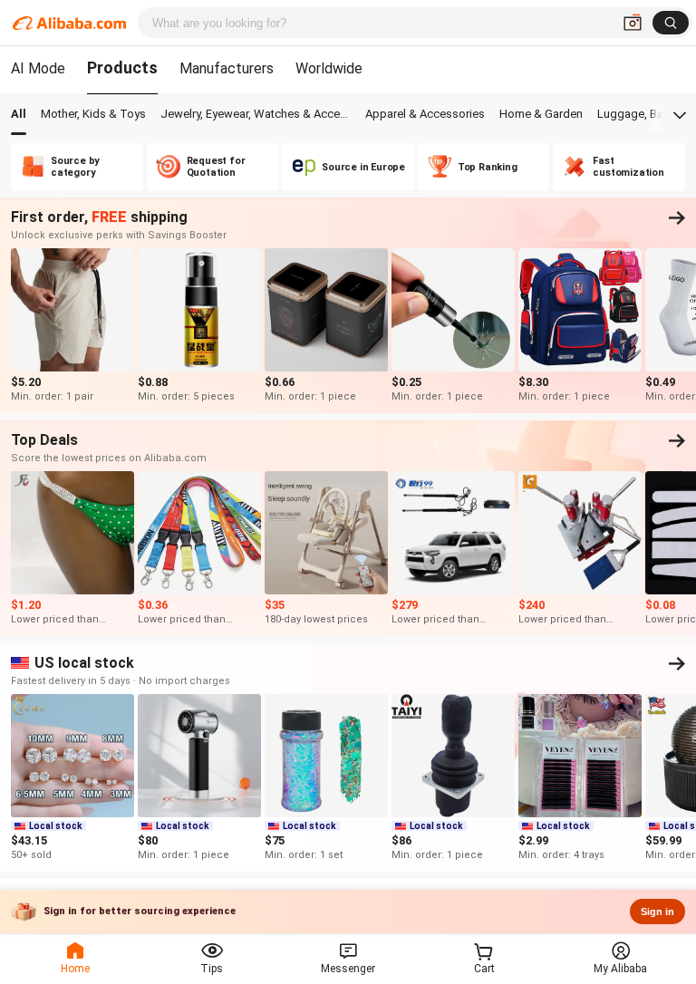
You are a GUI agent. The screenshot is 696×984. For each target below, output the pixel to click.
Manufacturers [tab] (226, 68)
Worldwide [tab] (328, 68)
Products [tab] (122, 67)
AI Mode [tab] (38, 68)
